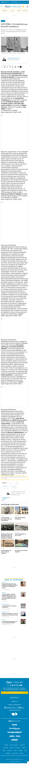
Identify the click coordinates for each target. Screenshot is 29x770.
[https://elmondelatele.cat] (14, 736)
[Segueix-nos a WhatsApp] (15, 685)
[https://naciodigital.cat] (14, 725)
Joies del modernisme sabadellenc (20, 518)
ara (17, 483)
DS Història (5, 486)
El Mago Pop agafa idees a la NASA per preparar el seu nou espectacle (10, 614)
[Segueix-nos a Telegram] (17, 685)
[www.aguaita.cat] (6, 745)
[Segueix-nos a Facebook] (8, 685)
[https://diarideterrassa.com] (14, 729)
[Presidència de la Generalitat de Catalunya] (11, 707)
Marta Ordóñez (4, 601)
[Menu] (1, 6)
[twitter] (2, 500)
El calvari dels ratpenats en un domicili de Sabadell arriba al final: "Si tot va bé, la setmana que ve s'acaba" (9, 585)
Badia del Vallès (5, 612)
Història (3, 21)
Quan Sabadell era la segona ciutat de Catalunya (6, 552)
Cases (23, 2)
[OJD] (14, 714)
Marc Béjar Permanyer (6, 616)
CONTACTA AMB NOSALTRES (14, 692)
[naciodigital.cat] (14, 745)
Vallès (13, 10)
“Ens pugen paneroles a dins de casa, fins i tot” (9, 606)
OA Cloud (17, 761)
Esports (4, 619)
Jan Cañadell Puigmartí (6, 589)
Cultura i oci (25, 10)
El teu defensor (5, 604)
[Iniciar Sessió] (27, 6)
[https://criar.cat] (14, 740)
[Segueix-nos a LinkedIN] (19, 685)
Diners (18, 10)
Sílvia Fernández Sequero (6, 624)
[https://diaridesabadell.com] (14, 721)
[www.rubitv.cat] (25, 750)
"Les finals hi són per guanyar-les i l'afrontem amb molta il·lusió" (10, 622)
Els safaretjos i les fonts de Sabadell (21, 551)
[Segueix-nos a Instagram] (13, 685)
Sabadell (6, 10)
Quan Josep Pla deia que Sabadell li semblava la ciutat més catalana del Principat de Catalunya (7, 536)
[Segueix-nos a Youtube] (21, 685)
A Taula (19, 2)
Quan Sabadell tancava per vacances (20, 534)
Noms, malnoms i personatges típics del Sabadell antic (6, 519)
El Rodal (14, 486)
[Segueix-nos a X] (10, 685)
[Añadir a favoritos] (20, 67)
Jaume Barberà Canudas (13, 58)
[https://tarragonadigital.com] (14, 732)
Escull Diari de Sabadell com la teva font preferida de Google (14, 477)
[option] (14, 45)
